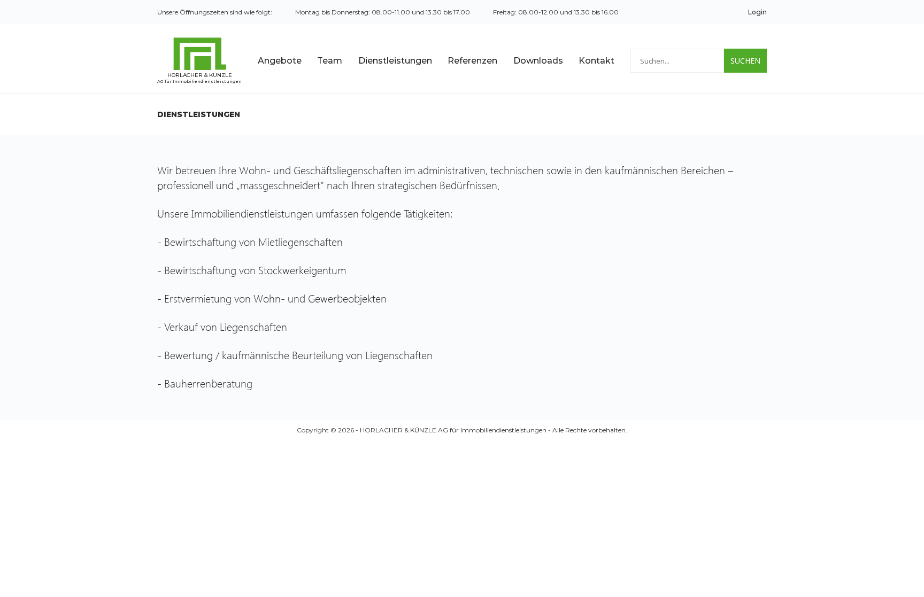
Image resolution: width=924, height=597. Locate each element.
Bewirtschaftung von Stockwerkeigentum (256, 269)
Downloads (538, 61)
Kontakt (596, 61)
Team (329, 61)
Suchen (745, 61)
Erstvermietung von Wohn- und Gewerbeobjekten (276, 297)
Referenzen (472, 61)
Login (757, 12)
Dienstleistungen (395, 61)
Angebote (280, 61)
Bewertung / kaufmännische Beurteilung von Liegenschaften (299, 354)
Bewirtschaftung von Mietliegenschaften (256, 241)
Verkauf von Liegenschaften (227, 326)
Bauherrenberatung (208, 382)
